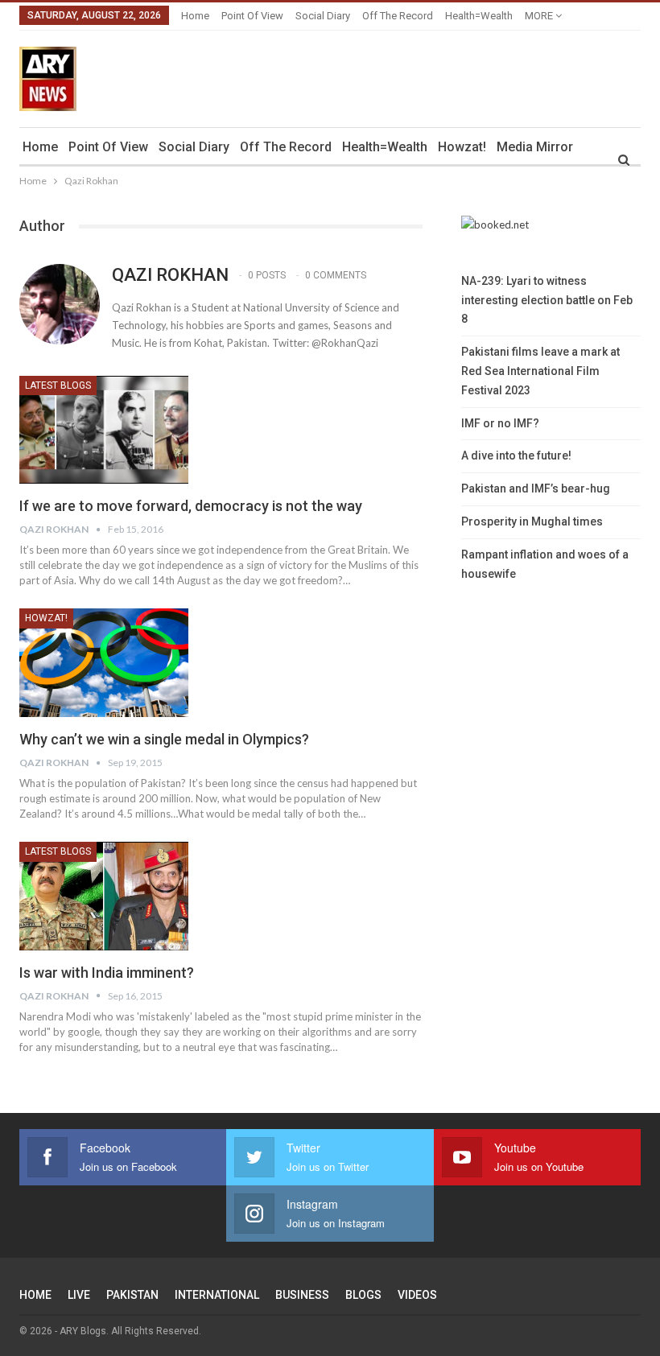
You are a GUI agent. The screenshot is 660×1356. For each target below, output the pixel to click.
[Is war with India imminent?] (103, 896)
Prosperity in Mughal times (532, 521)
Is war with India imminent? (106, 972)
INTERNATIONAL (217, 1294)
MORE (540, 16)
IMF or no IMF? (500, 423)
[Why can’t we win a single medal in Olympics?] (103, 662)
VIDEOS (417, 1294)
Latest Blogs (58, 385)
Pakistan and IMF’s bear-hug (535, 488)
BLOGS (363, 1294)
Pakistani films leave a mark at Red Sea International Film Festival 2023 (540, 371)
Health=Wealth (479, 16)
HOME (35, 1294)
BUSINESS (302, 1294)
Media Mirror (535, 147)
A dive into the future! (516, 455)
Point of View (252, 16)
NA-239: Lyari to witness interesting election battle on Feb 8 (547, 300)
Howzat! (462, 147)
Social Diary (322, 16)
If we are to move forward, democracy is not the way (190, 505)
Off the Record (397, 16)
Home (195, 16)
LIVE (79, 1294)
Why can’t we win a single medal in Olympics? (164, 739)
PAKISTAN (132, 1294)
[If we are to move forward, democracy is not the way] (103, 430)
